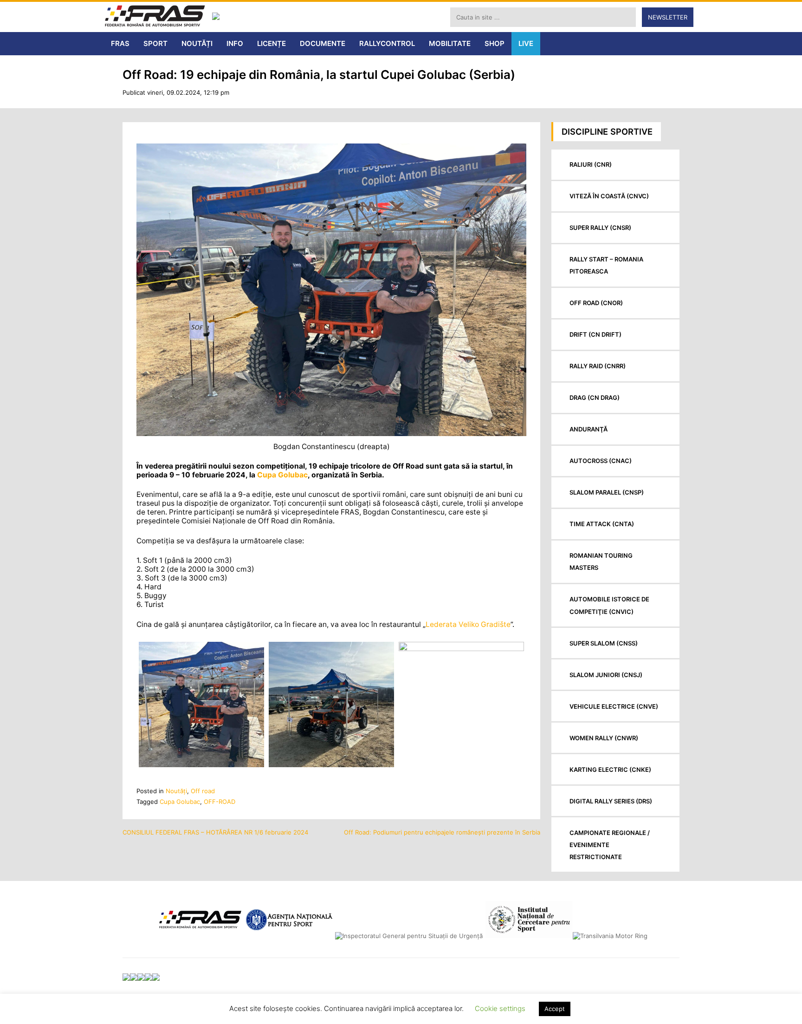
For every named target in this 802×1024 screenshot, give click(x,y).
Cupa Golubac (282, 474)
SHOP (494, 43)
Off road (203, 791)
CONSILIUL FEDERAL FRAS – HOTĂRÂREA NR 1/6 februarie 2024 (215, 832)
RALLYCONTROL (387, 43)
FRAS (120, 43)
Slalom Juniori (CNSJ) (605, 674)
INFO (234, 43)
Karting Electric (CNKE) (610, 769)
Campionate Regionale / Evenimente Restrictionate (609, 845)
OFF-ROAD (219, 801)
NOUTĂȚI (197, 43)
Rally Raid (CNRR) (597, 366)
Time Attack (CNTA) (601, 524)
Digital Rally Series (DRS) (610, 801)
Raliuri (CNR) (590, 164)
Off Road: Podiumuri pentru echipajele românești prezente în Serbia (442, 832)
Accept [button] (554, 1008)
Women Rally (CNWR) (603, 738)
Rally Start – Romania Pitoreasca (606, 265)
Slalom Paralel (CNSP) (606, 492)
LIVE (525, 43)
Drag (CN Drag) (594, 397)
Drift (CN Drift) (595, 334)
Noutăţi (176, 791)
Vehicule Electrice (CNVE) (613, 706)
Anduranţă (588, 429)
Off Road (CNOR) (596, 303)
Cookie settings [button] (500, 1008)
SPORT (155, 43)
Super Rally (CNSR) (600, 227)
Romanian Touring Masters (601, 561)
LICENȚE (271, 43)
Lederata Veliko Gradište (468, 624)
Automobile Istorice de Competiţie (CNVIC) (609, 605)
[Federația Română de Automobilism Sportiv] (155, 17)
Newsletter (667, 17)
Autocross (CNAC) (600, 460)
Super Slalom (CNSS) (603, 643)
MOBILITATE (450, 43)
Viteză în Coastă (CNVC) (609, 196)
